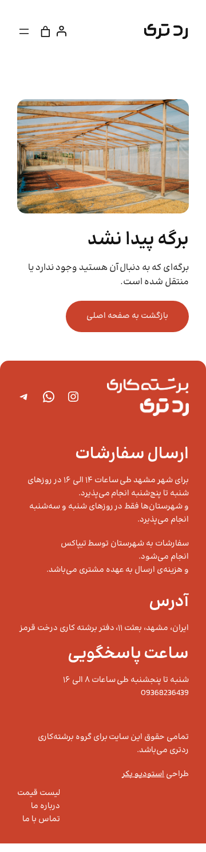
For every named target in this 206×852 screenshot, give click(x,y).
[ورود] (64, 31)
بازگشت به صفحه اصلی (127, 316)
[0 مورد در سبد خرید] (45, 31)
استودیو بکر (143, 774)
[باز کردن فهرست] (24, 31)
